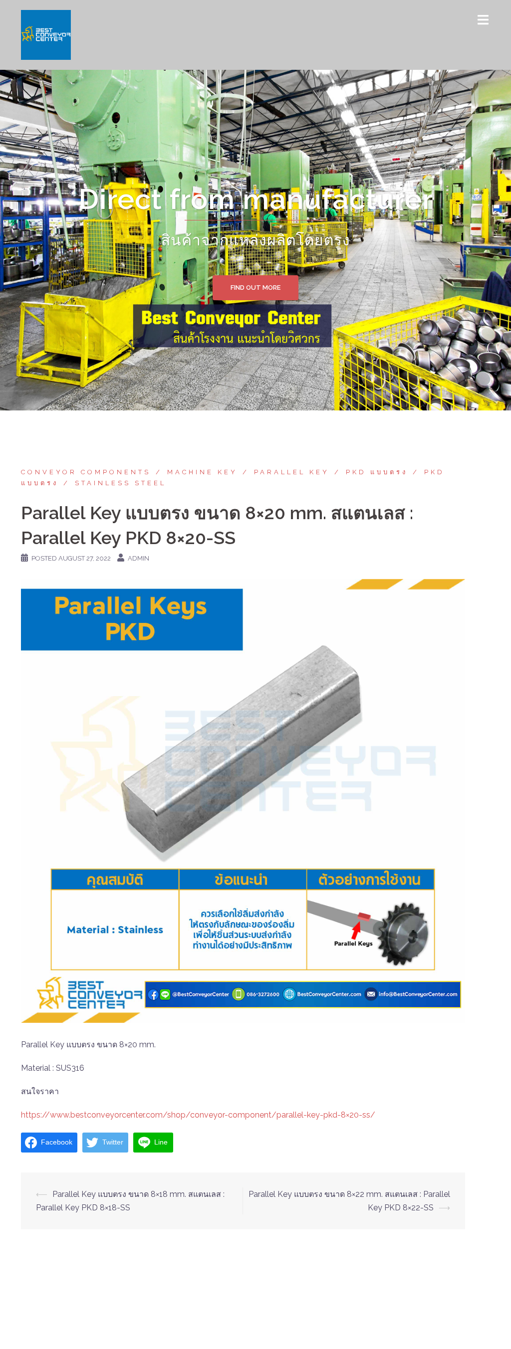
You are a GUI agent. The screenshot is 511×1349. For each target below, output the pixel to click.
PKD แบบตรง (377, 472)
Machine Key (202, 472)
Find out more (255, 287)
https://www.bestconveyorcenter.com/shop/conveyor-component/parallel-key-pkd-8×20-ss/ (198, 1115)
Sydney (188, 1333)
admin (138, 558)
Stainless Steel (120, 483)
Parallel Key (291, 472)
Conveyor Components (86, 472)
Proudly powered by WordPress (79, 1333)
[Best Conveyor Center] (46, 34)
